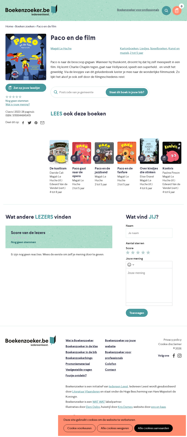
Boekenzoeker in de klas (82, 346)
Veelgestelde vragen (79, 370)
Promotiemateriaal (78, 364)
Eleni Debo (93, 407)
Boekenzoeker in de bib (81, 352)
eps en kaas (158, 407)
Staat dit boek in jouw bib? (126, 92)
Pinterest (36, 122)
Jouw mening (134, 258)
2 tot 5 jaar (136, 53)
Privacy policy (173, 340)
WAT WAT (98, 402)
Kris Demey (125, 407)
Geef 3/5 (13, 96)
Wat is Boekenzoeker (80, 340)
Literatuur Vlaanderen (86, 391)
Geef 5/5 (20, 96)
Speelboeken (158, 48)
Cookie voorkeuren (79, 428)
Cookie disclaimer (170, 344)
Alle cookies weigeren (115, 428)
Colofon (110, 364)
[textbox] (149, 285)
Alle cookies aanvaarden (153, 428)
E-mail (42, 122)
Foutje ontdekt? (76, 375)
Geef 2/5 (10, 96)
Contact (110, 370)
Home (9, 26)
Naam (129, 226)
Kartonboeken (129, 48)
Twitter (29, 122)
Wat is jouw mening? (17, 104)
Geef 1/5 (7, 96)
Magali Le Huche (61, 48)
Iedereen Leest (118, 386)
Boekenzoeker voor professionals (138, 10)
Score (129, 248)
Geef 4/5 (16, 96)
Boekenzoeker (31, 10)
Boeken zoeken (166, 10)
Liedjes (144, 48)
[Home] (30, 340)
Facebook (23, 122)
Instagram (178, 356)
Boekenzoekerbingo (79, 358)
